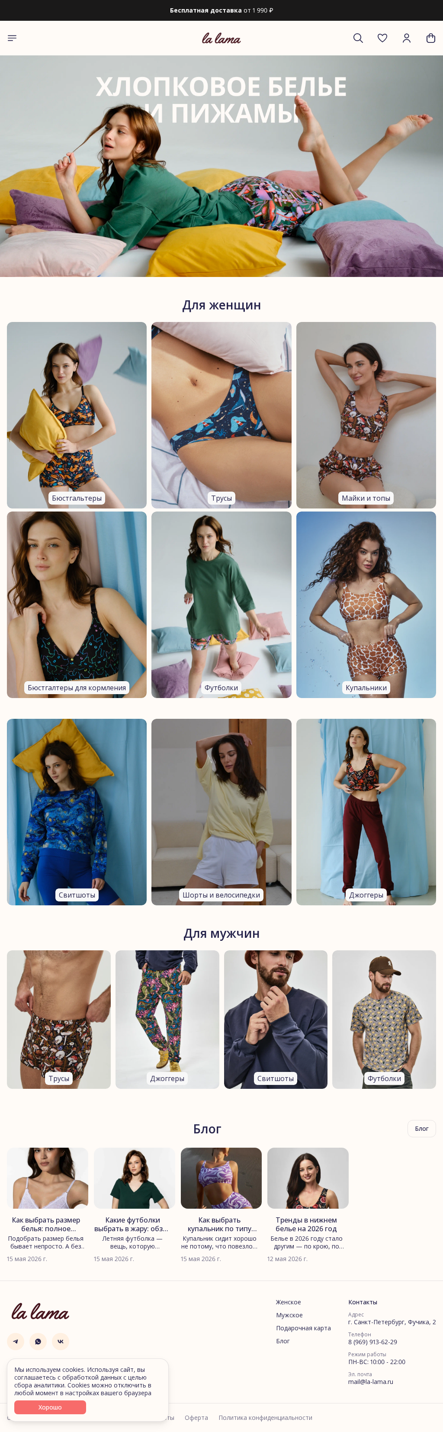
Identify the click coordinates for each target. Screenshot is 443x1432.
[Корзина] (431, 38)
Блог (283, 1341)
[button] (382, 38)
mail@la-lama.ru (370, 1382)
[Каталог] (12, 38)
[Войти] (406, 38)
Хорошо (50, 1407)
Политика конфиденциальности (265, 1418)
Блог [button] (422, 1128)
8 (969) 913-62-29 (372, 1342)
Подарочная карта (303, 1328)
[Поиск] (358, 38)
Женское (288, 1302)
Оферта (196, 1418)
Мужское (289, 1315)
